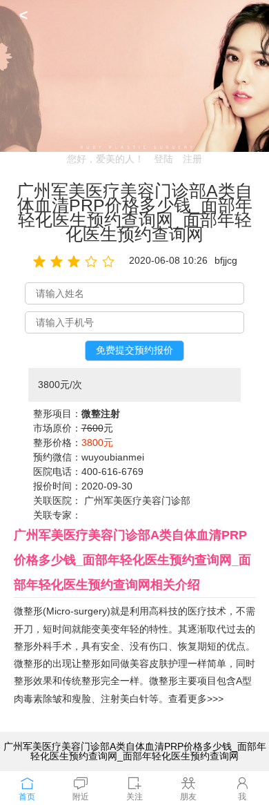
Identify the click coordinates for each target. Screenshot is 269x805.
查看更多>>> (195, 698)
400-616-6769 (112, 471)
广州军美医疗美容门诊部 (137, 500)
